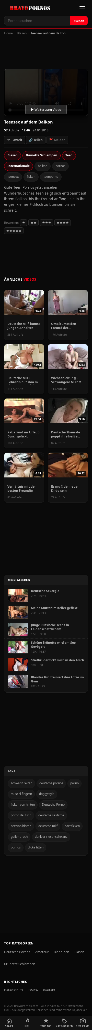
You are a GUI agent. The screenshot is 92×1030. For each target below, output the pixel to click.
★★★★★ (13, 231)
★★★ (46, 223)
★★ (33, 223)
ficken (31, 176)
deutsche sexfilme (51, 815)
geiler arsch (19, 836)
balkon (42, 166)
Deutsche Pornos (17, 952)
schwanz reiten (21, 783)
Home (8, 33)
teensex (13, 176)
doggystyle (46, 794)
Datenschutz (13, 990)
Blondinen (61, 952)
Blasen (22, 33)
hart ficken (72, 826)
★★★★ (62, 223)
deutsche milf (47, 826)
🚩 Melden (57, 140)
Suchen (79, 21)
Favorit (14, 140)
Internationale (18, 166)
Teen (69, 155)
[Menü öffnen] (82, 8)
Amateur (42, 952)
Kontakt (49, 990)
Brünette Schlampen (41, 155)
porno (74, 783)
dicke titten (35, 847)
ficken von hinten (23, 804)
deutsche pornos (51, 783)
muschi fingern (21, 794)
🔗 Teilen (36, 140)
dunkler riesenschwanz (51, 836)
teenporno (50, 176)
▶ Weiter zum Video (46, 109)
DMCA (33, 990)
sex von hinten (21, 826)
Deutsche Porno (53, 804)
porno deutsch (21, 815)
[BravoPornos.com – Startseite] (31, 8)
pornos (60, 166)
